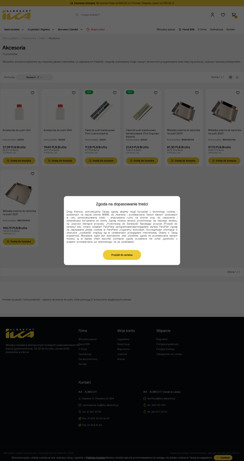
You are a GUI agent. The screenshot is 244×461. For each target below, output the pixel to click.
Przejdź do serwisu (122, 254)
